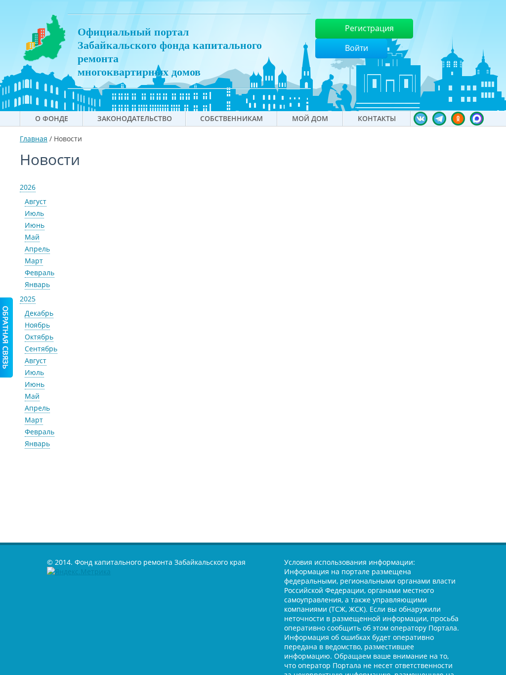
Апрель (37, 248)
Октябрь (39, 336)
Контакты (377, 118)
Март (34, 260)
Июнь (34, 225)
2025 (28, 298)
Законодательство (134, 118)
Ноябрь (37, 325)
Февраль (39, 272)
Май (32, 237)
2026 (28, 187)
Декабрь (39, 313)
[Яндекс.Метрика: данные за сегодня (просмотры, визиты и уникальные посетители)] (79, 571)
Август (35, 201)
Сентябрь (41, 348)
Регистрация (369, 28)
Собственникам (231, 118)
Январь (37, 284)
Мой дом (310, 118)
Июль (34, 213)
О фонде (51, 118)
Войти (356, 47)
